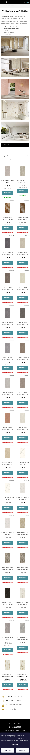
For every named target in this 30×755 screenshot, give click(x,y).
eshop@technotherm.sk (16, 730)
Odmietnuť (8, 750)
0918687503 (16, 727)
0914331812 (16, 723)
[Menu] (2, 2)
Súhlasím (22, 750)
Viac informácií (23, 740)
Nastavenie (15, 744)
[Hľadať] (21, 2)
